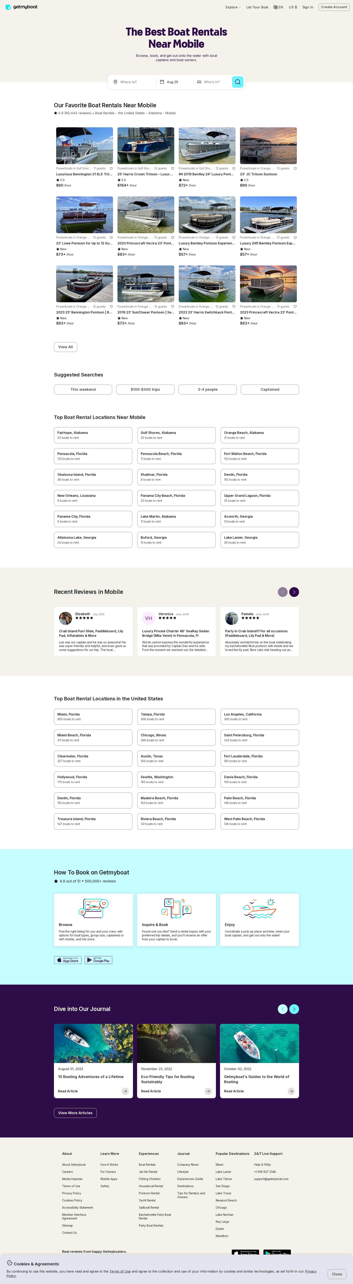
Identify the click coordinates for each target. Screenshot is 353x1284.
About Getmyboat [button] (74, 1164)
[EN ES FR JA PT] (278, 7)
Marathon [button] (222, 1236)
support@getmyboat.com (271, 1179)
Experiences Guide (190, 1179)
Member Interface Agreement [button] (74, 1216)
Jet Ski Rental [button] (148, 1171)
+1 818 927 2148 (265, 1171)
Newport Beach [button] (226, 1200)
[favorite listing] (111, 168)
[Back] (283, 592)
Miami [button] (219, 1164)
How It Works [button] (109, 1164)
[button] (257, 7)
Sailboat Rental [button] (149, 1207)
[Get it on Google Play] (98, 960)
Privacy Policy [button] (71, 1193)
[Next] (294, 592)
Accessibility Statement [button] (77, 1207)
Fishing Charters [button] (150, 1179)
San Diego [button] (223, 1186)
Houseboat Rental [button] (151, 1186)
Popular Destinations (232, 1154)
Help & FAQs (262, 1164)
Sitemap (67, 1225)
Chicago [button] (221, 1207)
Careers (67, 1171)
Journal (183, 1154)
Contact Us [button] (69, 1232)
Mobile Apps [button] (109, 1179)
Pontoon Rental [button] (149, 1193)
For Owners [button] (108, 1171)
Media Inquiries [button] (72, 1179)
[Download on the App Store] (68, 960)
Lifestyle (183, 1171)
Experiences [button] (149, 1154)
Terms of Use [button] (120, 1271)
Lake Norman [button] (224, 1214)
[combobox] (133, 81)
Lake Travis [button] (223, 1193)
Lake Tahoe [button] (224, 1179)
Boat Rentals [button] (147, 1164)
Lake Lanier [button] (223, 1171)
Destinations (185, 1186)
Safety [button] (105, 1186)
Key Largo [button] (222, 1221)
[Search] (238, 82)
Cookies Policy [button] (72, 1200)
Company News (188, 1164)
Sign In (307, 7)
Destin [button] (220, 1228)
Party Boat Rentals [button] (151, 1225)
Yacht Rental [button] (147, 1200)
